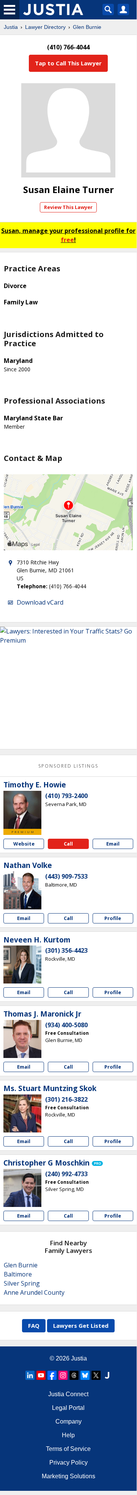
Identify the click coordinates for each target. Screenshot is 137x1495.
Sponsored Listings (68, 766)
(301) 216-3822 (66, 1099)
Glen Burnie (87, 27)
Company (68, 1421)
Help (68, 1435)
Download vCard (40, 602)
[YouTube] (41, 1375)
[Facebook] (52, 1375)
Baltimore (18, 1274)
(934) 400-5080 (66, 1025)
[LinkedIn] (30, 1375)
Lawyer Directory (45, 27)
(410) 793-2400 (66, 796)
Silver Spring (22, 1283)
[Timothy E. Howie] (22, 810)
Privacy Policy (68, 1462)
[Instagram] (63, 1375)
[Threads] (74, 1375)
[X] (96, 1375)
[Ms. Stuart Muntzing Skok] (22, 1113)
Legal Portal (68, 1408)
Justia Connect (68, 1394)
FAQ (33, 1325)
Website (24, 843)
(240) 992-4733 (66, 1174)
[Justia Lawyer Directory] (107, 1375)
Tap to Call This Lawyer (68, 63)
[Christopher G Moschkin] (22, 1188)
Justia (11, 27)
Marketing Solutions (68, 1476)
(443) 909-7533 (66, 876)
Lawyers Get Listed (81, 1325)
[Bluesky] (85, 1375)
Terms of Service (68, 1449)
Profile (112, 918)
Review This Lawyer (68, 207)
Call (68, 843)
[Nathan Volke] (22, 890)
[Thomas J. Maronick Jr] (22, 1039)
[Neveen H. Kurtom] (22, 964)
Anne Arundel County (34, 1292)
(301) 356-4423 (66, 950)
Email (113, 843)
